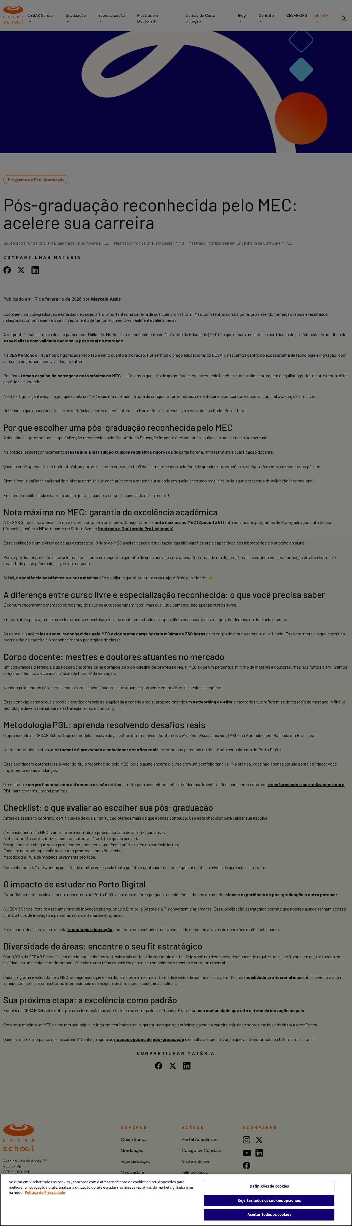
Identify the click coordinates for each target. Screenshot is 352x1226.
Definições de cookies (269, 1186)
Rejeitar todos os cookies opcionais (269, 1200)
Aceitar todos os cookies (269, 1214)
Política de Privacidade (45, 1192)
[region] (176, 1200)
